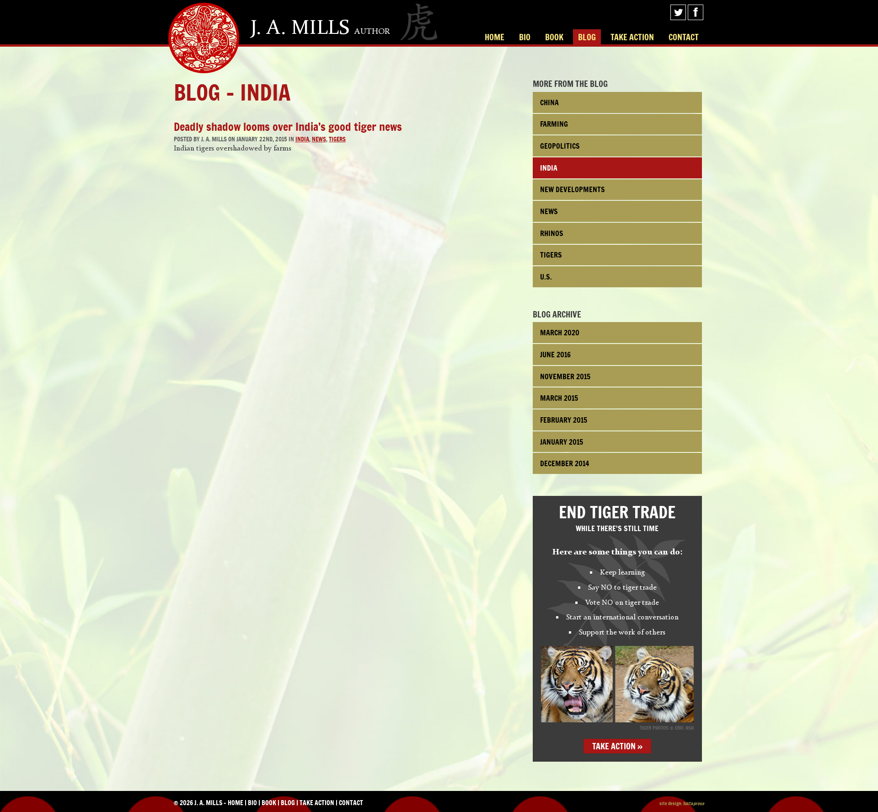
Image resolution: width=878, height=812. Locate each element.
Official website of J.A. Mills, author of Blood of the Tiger (203, 38)
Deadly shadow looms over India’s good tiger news (288, 126)
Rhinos (551, 233)
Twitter (678, 12)
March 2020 (559, 333)
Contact (684, 37)
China (549, 102)
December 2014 (564, 463)
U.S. (546, 277)
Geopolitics (560, 146)
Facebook (695, 12)
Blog (587, 37)
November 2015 (565, 376)
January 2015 (561, 442)
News (319, 139)
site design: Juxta (681, 803)
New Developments (572, 189)
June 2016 (555, 355)
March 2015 (559, 398)
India (302, 139)
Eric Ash (684, 727)
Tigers (337, 139)
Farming (554, 124)
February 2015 (563, 420)
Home (494, 37)
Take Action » (617, 746)
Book (554, 37)
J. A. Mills (320, 27)
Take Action (632, 37)
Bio (524, 37)
